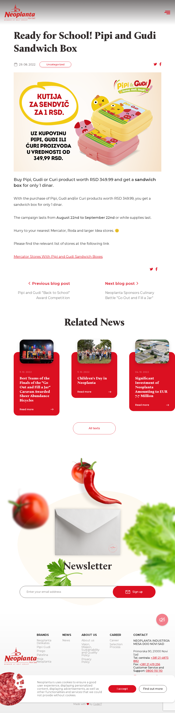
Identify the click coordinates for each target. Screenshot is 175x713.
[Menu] (167, 12)
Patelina (42, 655)
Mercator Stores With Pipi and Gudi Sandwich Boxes (58, 257)
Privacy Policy (86, 661)
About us (88, 640)
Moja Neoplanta (44, 660)
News (66, 640)
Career (114, 640)
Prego (41, 651)
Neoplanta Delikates (44, 642)
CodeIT (97, 704)
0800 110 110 (154, 670)
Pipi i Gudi (43, 647)
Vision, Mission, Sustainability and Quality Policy (90, 650)
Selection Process (116, 646)
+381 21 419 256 (149, 664)
